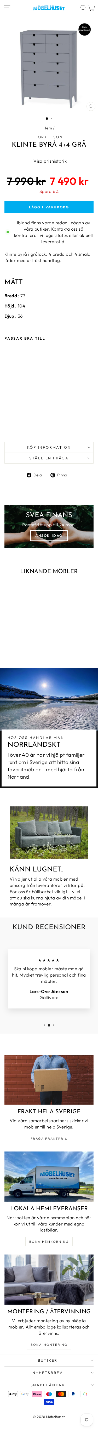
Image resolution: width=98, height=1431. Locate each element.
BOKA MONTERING (49, 1345)
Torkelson (49, 137)
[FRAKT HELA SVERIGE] (49, 1080)
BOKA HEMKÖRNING (49, 1242)
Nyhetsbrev (47, 1372)
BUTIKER (48, 1360)
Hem (47, 128)
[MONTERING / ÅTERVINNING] (49, 1280)
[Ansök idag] (49, 526)
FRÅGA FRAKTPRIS (49, 1139)
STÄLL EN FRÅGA (49, 458)
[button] (49, 161)
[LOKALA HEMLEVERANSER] (49, 1176)
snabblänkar (48, 1385)
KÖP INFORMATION (49, 447)
